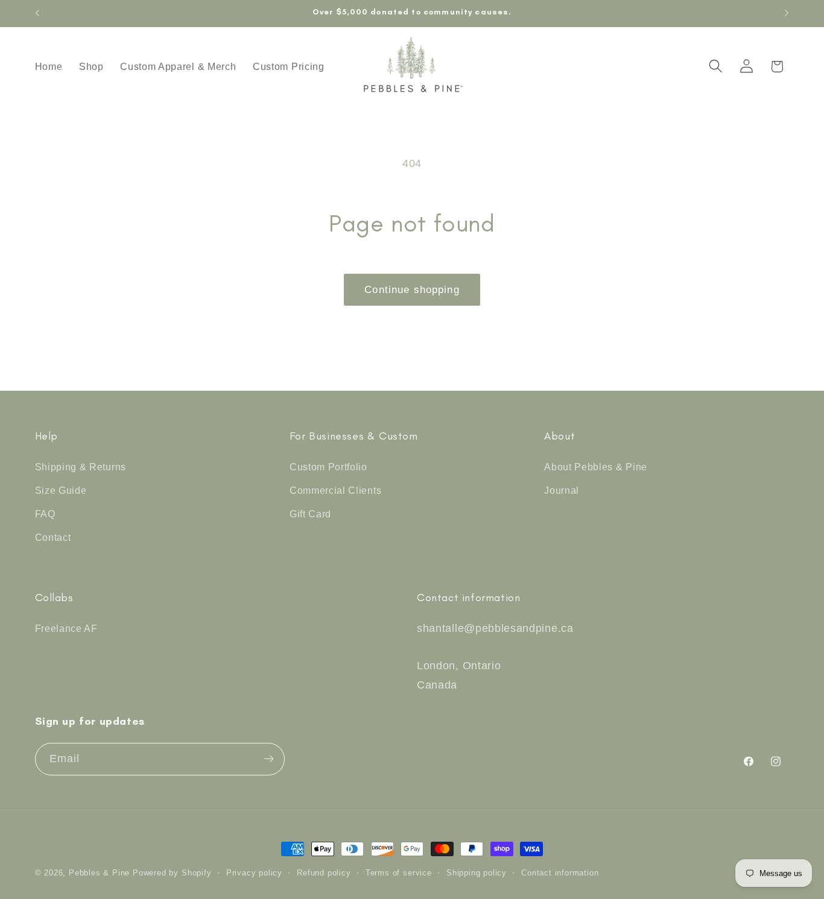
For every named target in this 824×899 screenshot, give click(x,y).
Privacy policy (254, 873)
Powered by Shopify (172, 873)
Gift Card (310, 513)
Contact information (559, 873)
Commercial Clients (335, 490)
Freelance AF (66, 628)
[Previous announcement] (37, 13)
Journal (561, 490)
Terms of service (399, 873)
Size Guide (61, 490)
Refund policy (323, 873)
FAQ (45, 513)
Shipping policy (476, 873)
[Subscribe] (268, 759)
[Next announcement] (786, 13)
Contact (53, 537)
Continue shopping (412, 289)
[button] (715, 66)
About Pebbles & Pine (595, 466)
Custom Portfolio (328, 466)
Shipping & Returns (80, 466)
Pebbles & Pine (99, 873)
